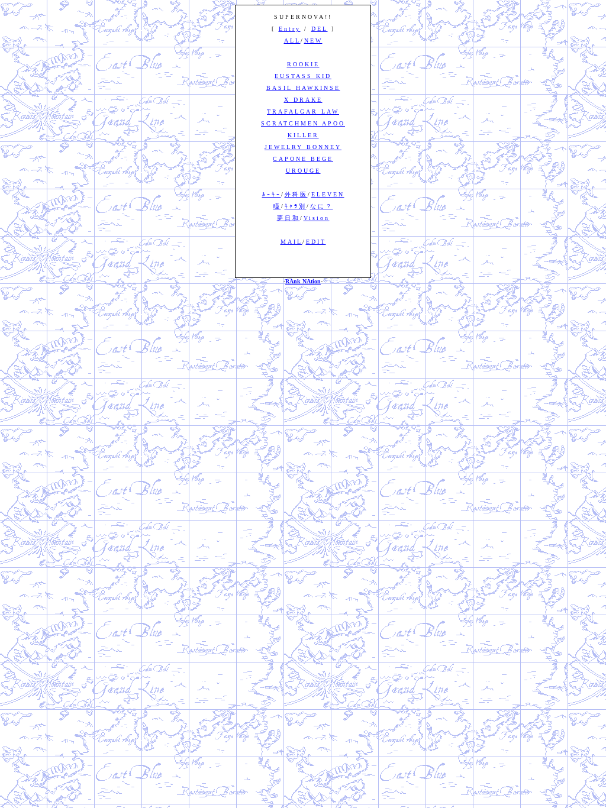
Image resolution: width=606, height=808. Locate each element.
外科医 (296, 194)
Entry (290, 28)
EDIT (316, 241)
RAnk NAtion (303, 281)
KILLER (303, 135)
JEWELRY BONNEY (303, 147)
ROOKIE (303, 64)
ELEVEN (327, 194)
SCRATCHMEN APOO (303, 123)
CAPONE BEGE (303, 159)
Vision (317, 218)
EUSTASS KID (303, 76)
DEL (319, 28)
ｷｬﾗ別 (296, 206)
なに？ (321, 206)
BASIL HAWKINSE (303, 88)
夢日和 (288, 218)
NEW (313, 40)
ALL (292, 40)
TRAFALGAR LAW (303, 111)
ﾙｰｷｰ (271, 194)
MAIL (291, 241)
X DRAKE (303, 99)
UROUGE (303, 170)
